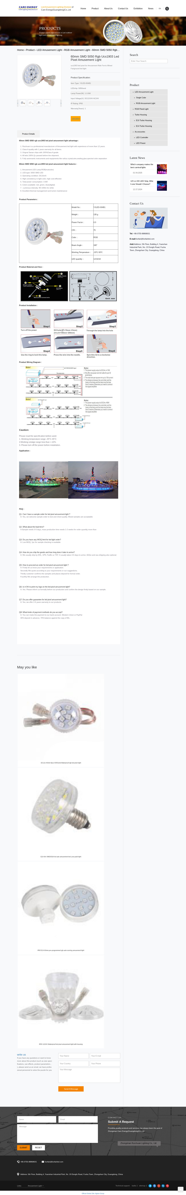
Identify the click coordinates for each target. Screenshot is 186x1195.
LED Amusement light (144, 92)
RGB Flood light (141, 109)
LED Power (141, 143)
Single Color (141, 97)
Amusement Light (35, 1186)
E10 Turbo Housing (144, 120)
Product (95, 8)
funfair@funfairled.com (145, 239)
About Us (108, 8)
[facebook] (154, 1186)
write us (21, 1054)
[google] (158, 1186)
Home (83, 8)
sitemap (142, 1186)
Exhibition (138, 8)
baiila (134, 1186)
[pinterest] (167, 1186)
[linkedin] (163, 1186)
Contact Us (123, 8)
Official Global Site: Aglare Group (93, 1193)
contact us (136, 203)
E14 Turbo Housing (144, 126)
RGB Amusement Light (145, 103)
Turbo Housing (141, 115)
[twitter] (150, 1186)
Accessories (140, 132)
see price (75, 119)
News (150, 8)
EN (160, 8)
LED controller (142, 137)
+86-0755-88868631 (141, 233)
